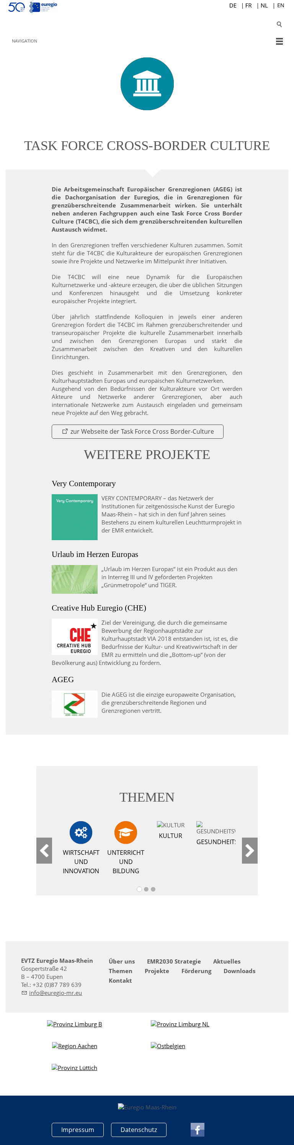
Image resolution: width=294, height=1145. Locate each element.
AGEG (63, 679)
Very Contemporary (84, 483)
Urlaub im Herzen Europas (95, 554)
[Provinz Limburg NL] (180, 1024)
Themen (120, 971)
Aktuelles (226, 961)
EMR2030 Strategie (174, 961)
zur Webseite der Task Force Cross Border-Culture (142, 431)
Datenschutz (139, 1129)
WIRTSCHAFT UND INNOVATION (81, 861)
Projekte (157, 971)
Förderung (196, 971)
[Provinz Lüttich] (74, 1068)
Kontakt (120, 980)
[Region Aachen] (74, 1046)
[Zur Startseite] (147, 7)
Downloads (239, 971)
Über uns (122, 961)
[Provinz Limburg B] (74, 1024)
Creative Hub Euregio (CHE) (99, 608)
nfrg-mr (52, 992)
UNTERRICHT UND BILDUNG (125, 861)
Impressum (77, 1129)
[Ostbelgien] (168, 1046)
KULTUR (170, 835)
